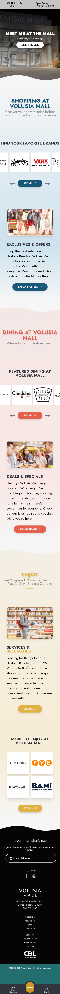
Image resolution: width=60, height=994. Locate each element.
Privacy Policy (30, 938)
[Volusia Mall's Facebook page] (27, 875)
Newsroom (30, 920)
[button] (46, 4)
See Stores (30, 45)
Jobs (30, 924)
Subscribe (30, 916)
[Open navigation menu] (30, 987)
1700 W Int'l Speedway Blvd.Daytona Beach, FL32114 (30, 903)
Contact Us (30, 928)
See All (28, 183)
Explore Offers (28, 286)
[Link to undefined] (19, 162)
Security (30, 946)
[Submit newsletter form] (51, 858)
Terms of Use (30, 942)
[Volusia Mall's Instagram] (34, 875)
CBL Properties (24, 968)
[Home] (15, 4)
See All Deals (28, 529)
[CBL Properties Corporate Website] (30, 954)
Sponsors (30, 934)
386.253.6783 (30, 908)
